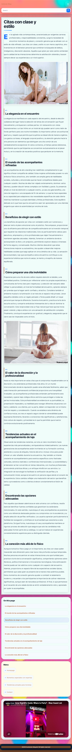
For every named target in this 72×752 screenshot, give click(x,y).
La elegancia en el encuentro (15, 606)
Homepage (11, 670)
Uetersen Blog (6, 4)
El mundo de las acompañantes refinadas (20, 613)
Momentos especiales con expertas (19, 678)
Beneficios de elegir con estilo (16, 620)
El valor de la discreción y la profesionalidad (21, 634)
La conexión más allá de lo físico (16, 655)
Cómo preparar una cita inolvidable (17, 627)
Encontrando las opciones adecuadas (18, 648)
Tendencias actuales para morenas (19, 685)
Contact (9, 692)
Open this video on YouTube (12, 703)
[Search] (68, 10)
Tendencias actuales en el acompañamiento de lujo (23, 641)
